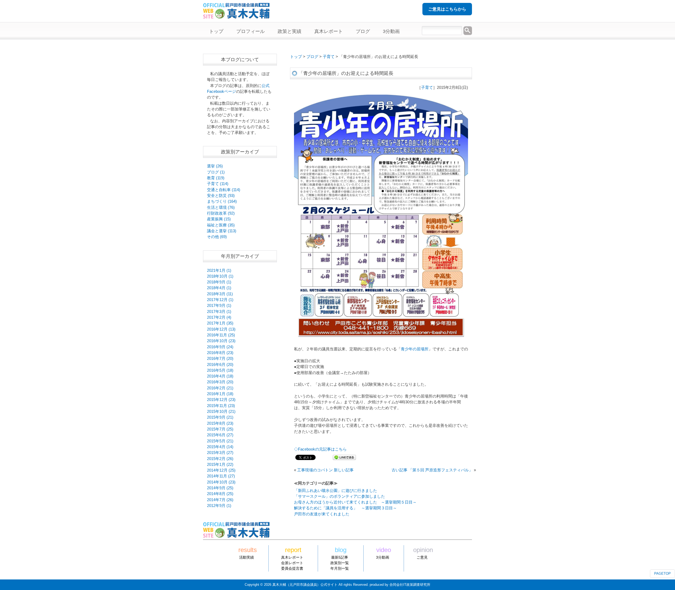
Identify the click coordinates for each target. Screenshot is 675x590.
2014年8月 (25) (220, 494)
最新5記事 (339, 557)
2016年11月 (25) (221, 335)
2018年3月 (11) (220, 294)
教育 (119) (215, 178)
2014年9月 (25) (220, 488)
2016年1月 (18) (220, 394)
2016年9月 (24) (220, 347)
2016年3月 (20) (220, 382)
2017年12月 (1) (220, 300)
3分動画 (382, 557)
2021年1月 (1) (219, 270)
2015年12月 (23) (221, 400)
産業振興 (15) (219, 219)
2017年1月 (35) (220, 323)
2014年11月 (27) (221, 476)
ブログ (312, 57)
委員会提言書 (292, 568)
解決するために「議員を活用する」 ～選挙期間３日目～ (345, 508)
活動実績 (246, 557)
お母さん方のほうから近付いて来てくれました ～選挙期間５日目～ (355, 502)
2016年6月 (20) (220, 364)
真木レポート (292, 557)
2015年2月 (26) (220, 459)
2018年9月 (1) (219, 282)
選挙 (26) (215, 166)
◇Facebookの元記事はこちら (320, 449)
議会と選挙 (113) (221, 231)
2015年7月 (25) (220, 429)
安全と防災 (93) (221, 196)
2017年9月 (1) (219, 305)
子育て (329, 57)
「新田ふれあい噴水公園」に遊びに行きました (335, 491)
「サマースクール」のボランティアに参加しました (339, 496)
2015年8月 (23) (220, 423)
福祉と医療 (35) (221, 225)
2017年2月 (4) (219, 317)
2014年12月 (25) (221, 470)
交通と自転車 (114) (223, 190)
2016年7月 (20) (220, 358)
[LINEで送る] (344, 457)
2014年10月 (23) (221, 482)
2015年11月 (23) (221, 406)
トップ (296, 57)
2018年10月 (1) (220, 276)
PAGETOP (662, 574)
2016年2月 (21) (220, 388)
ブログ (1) (216, 172)
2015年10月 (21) (221, 411)
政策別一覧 (339, 563)
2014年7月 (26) (220, 500)
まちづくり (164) (222, 201)
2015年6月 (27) (220, 435)
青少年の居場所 (414, 349)
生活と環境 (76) (221, 207)
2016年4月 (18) (220, 376)
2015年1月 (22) (220, 464)
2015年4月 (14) (220, 447)
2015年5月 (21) (220, 441)
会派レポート (292, 563)
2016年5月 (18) (220, 370)
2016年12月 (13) (221, 329)
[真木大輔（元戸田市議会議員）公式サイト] (236, 15)
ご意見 (422, 557)
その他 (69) (217, 237)
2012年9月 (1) (219, 506)
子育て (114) (217, 184)
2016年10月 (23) (221, 341)
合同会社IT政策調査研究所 (409, 585)
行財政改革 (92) (221, 213)
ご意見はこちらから (447, 9)
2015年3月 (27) (220, 453)
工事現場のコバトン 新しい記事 (325, 470)
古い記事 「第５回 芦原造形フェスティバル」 (432, 470)
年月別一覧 (339, 568)
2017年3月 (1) (219, 311)
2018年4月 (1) (219, 288)
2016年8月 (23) (220, 353)
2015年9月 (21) (220, 417)
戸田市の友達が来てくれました (321, 514)
